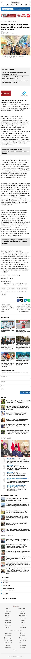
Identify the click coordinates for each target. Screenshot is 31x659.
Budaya (23, 623)
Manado (7, 613)
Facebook (9, 633)
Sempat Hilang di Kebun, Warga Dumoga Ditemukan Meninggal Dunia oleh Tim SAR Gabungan (8, 363)
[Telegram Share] (25, 300)
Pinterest (9, 635)
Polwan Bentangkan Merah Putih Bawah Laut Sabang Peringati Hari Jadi (15, 81)
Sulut (23, 611)
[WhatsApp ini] (28, 300)
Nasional (16, 486)
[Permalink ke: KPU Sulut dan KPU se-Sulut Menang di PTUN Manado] (8, 324)
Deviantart (9, 643)
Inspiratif (8, 620)
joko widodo (10, 289)
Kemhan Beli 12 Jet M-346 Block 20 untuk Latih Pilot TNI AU (17, 499)
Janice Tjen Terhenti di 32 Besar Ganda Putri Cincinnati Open (16, 413)
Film (23, 625)
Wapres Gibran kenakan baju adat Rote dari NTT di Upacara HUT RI (17, 419)
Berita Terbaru (11, 458)
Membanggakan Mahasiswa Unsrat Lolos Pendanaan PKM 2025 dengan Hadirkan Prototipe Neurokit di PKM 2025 (17, 571)
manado (5, 593)
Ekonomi (7, 616)
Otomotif (8, 623)
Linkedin (24, 640)
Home (7, 609)
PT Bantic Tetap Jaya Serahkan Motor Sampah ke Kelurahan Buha (18, 552)
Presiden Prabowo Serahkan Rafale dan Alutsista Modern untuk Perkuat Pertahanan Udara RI (17, 505)
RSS (16, 650)
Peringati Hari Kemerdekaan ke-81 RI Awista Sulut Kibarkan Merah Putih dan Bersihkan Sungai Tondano (17, 432)
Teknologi (23, 627)
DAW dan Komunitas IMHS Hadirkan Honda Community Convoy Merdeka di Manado (17, 408)
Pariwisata (22, 616)
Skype (8, 645)
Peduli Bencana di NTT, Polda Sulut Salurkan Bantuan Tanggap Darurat (17, 540)
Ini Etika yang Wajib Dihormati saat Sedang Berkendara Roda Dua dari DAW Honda (23, 347)
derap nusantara (8, 588)
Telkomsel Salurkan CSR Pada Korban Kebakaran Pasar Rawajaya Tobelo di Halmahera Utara (23, 308)
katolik (18, 289)
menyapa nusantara (9, 591)
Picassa (9, 647)
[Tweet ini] (21, 300)
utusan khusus (22, 291)
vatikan (3, 294)
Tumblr (23, 635)
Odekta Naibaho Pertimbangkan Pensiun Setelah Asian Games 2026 (14, 73)
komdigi (24, 289)
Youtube (23, 645)
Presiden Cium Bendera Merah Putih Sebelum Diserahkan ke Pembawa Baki (17, 426)
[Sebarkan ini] (18, 300)
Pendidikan (10, 465)
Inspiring (18, 478)
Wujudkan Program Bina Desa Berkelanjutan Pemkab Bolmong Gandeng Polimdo (17, 468)
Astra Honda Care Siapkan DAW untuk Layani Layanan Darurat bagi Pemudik (18, 558)
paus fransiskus (11, 291)
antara (3, 289)
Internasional (22, 609)
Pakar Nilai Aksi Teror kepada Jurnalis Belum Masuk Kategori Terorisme (7, 308)
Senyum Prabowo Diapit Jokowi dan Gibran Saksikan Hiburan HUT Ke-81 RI (18, 461)
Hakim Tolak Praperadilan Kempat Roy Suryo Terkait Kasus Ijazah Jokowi (15, 77)
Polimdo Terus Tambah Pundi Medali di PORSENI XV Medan (16, 474)
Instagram (9, 640)
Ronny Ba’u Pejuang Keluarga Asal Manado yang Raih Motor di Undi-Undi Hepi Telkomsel (18, 564)
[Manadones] (15, 2)
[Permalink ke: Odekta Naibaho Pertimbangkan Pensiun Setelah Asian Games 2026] (23, 324)
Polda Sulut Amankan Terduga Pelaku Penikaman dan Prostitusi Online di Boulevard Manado (16, 546)
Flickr (23, 647)
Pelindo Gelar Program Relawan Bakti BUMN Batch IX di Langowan (18, 401)
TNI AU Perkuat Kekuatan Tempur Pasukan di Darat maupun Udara (17, 511)
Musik (8, 627)
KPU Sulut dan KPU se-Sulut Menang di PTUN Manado (7, 330)
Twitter (23, 633)
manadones (6, 585)
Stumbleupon (8, 638)
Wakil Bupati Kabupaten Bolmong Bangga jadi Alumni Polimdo (18, 481)
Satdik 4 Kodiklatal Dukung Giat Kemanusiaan (16, 523)
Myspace (23, 643)
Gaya (7, 618)
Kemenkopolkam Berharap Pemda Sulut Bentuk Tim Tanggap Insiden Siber (17, 518)
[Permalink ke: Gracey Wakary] (2, 33)
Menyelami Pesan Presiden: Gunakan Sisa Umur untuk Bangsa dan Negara (18, 530)
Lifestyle (23, 618)
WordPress (23, 638)
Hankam (22, 613)
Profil (23, 620)
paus (2, 291)
